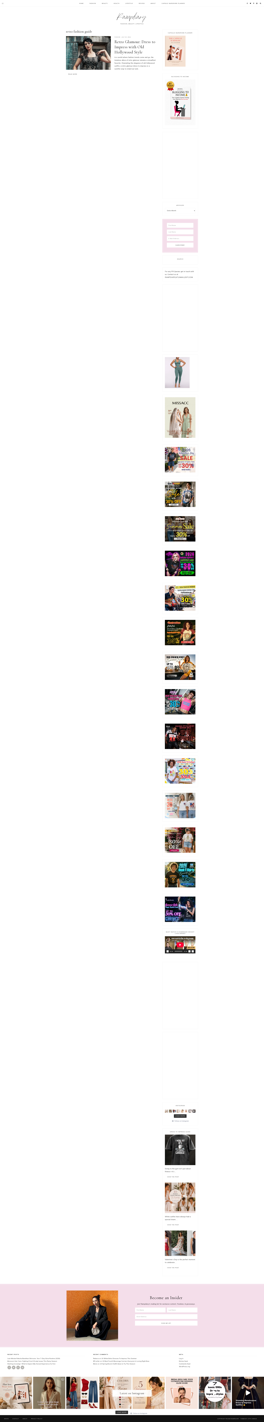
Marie (95, 1364)
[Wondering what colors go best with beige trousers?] (178, 1111)
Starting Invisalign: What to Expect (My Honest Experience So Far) (31, 1364)
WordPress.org (184, 1366)
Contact (15, 1418)
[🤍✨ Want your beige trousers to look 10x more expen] (170, 1111)
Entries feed (183, 1361)
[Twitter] (251, 1)
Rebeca (96, 1358)
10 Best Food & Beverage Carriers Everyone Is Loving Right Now (125, 1361)
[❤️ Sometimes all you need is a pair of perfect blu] (174, 1111)
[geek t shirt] (180, 887)
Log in (181, 1358)
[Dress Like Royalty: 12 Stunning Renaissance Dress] (194, 1111)
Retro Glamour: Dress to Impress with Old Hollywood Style (134, 47)
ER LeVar (96, 1361)
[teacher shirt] (180, 783)
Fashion (117, 37)
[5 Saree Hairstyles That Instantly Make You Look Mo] (182, 1111)
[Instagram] (257, 1)
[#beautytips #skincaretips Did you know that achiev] (186, 1111)
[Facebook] (247, 1)
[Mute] (189, 951)
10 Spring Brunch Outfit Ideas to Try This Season (117, 1364)
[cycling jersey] (180, 610)
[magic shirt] (180, 921)
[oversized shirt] (180, 852)
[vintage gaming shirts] (180, 748)
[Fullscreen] (193, 951)
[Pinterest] (254, 1)
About (24, 1418)
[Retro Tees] (180, 645)
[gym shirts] (180, 679)
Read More (72, 74)
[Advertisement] (180, 165)
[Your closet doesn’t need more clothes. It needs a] (166, 1111)
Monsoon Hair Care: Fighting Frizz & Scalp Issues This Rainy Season (32, 1361)
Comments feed (184, 1364)
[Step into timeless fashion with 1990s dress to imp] (190, 1111)
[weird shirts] (180, 576)
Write (6, 1418)
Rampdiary (132, 18)
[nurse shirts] (180, 818)
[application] (180, 944)
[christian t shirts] (180, 472)
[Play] (168, 951)
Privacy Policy (36, 1418)
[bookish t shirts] (180, 541)
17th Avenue (252, 1418)
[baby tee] (180, 714)
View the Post (173, 1177)
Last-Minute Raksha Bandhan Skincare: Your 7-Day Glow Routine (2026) (33, 1358)
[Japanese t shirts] (180, 506)
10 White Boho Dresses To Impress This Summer (119, 1358)
